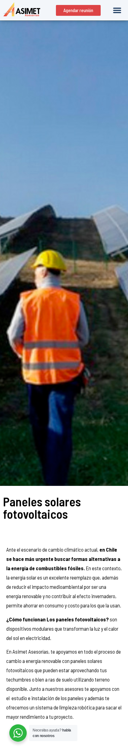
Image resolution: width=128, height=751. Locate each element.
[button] (117, 10)
